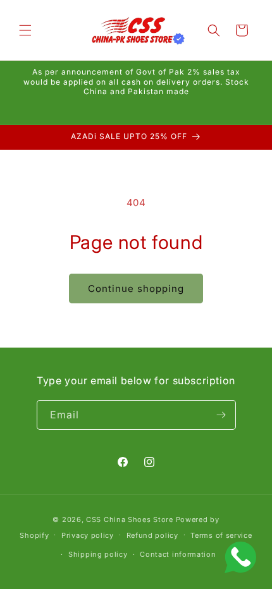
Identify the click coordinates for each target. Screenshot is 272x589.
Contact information (178, 554)
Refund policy (152, 535)
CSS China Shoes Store (129, 519)
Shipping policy (98, 554)
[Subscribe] (221, 415)
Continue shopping (136, 288)
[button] (25, 30)
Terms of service (221, 535)
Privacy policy (87, 535)
